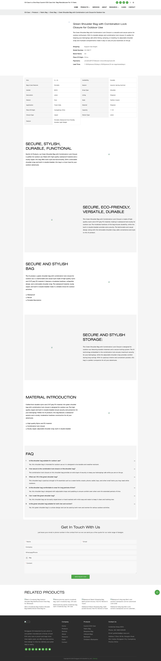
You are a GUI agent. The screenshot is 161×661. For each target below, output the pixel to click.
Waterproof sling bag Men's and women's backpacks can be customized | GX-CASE (123, 608)
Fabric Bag (43, 12)
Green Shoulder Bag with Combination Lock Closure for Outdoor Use (82, 12)
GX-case (27, 12)
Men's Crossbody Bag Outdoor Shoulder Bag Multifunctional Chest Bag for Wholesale (37, 608)
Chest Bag (53, 12)
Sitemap (94, 658)
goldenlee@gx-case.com (121, 633)
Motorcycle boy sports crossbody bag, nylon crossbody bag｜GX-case (65, 605)
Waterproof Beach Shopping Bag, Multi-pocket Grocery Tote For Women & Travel (95, 607)
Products (35, 12)
